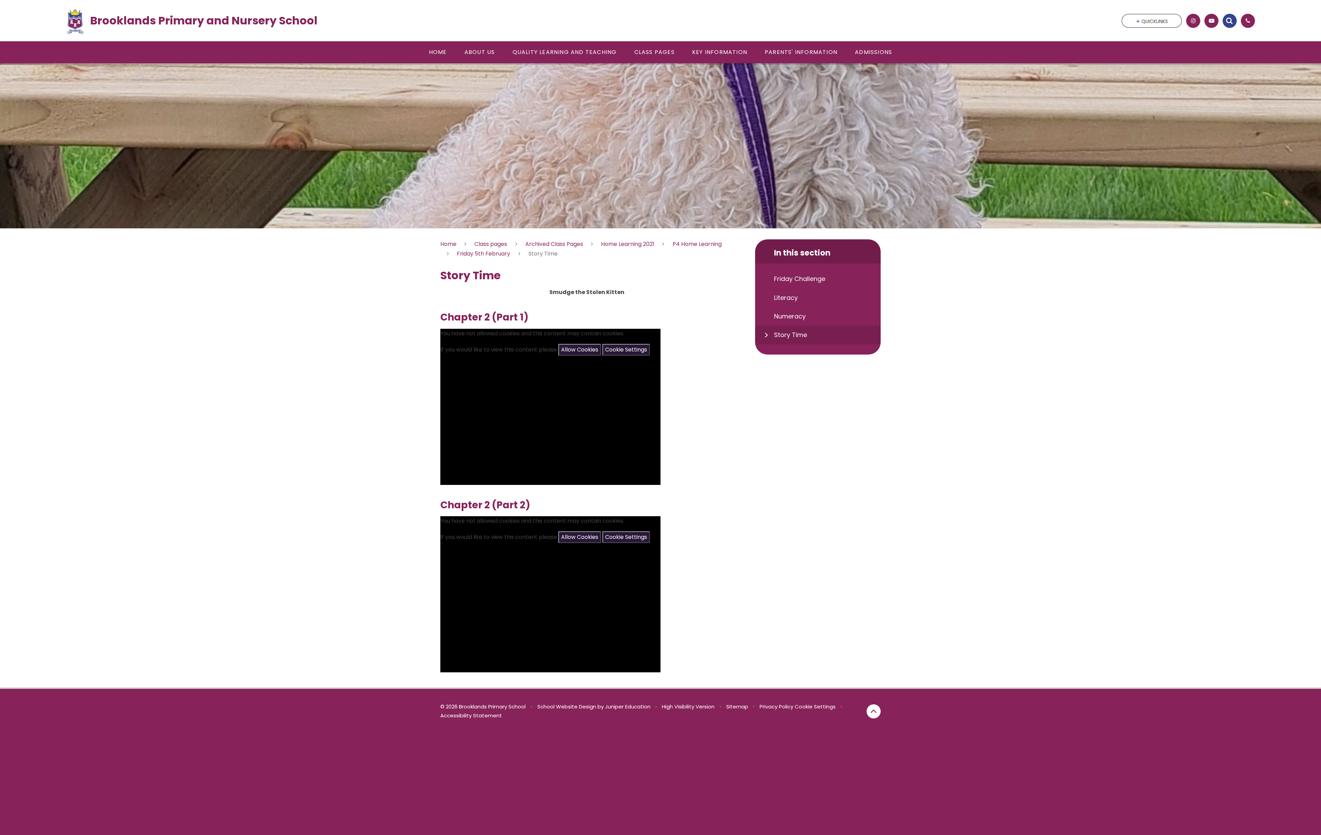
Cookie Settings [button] (815, 706)
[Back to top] (874, 711)
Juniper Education (628, 706)
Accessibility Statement (471, 715)
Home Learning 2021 (627, 244)
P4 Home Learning (697, 244)
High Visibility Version (688, 706)
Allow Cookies (579, 350)
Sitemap (737, 706)
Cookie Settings (626, 350)
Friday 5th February (483, 254)
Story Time (543, 254)
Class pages (490, 244)
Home (448, 244)
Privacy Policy (776, 706)
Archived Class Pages (554, 244)
